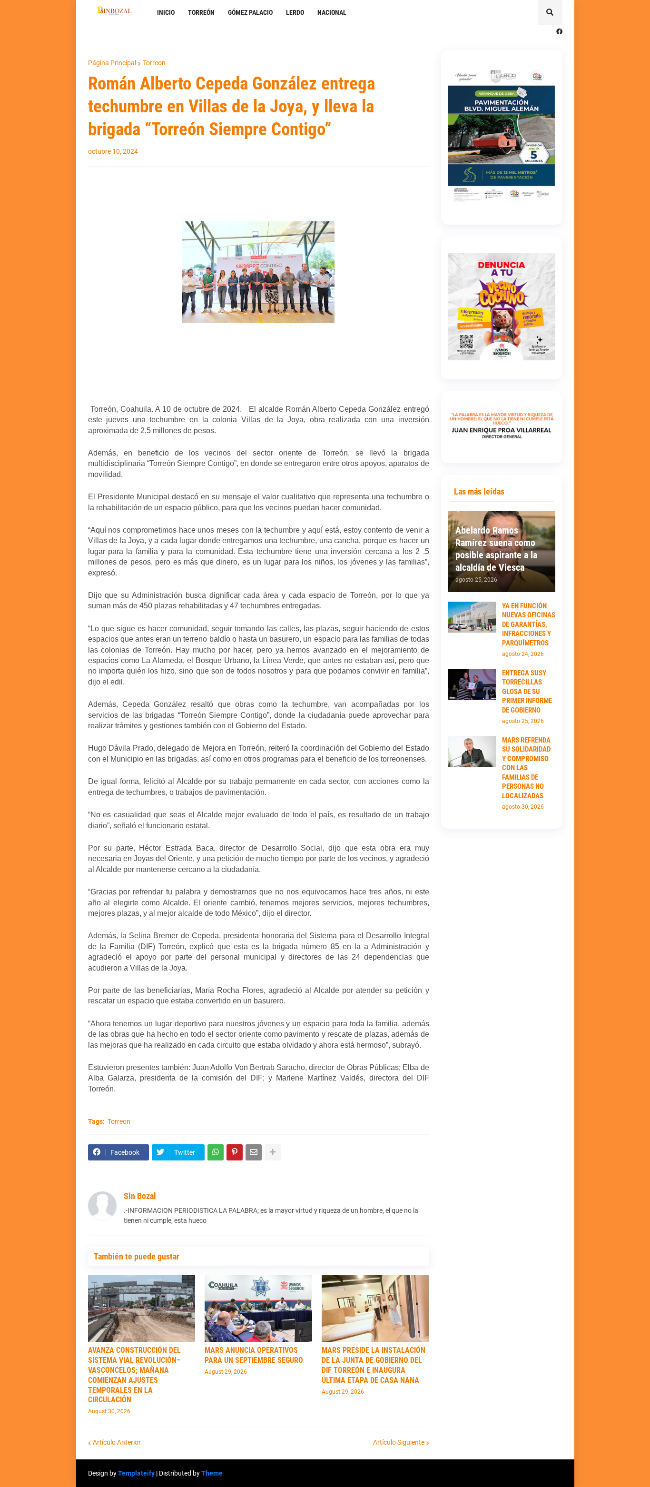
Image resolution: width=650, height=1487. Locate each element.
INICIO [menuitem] (166, 12)
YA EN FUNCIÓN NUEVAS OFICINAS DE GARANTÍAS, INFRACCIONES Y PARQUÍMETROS (528, 624)
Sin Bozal (140, 1196)
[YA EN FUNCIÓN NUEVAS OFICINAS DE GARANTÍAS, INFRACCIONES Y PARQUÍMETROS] (472, 617)
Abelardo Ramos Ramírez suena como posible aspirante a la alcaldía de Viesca (496, 549)
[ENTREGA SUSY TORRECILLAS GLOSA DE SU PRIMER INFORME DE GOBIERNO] (472, 684)
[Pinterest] (235, 1152)
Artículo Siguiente (398, 1442)
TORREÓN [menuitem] (201, 12)
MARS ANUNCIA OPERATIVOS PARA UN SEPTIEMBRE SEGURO (254, 1355)
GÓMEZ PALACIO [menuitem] (250, 12)
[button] (550, 12)
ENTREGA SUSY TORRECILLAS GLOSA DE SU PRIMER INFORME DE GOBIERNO (527, 691)
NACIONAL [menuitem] (331, 12)
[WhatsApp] (215, 1152)
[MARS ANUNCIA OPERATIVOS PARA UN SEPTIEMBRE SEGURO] (258, 1308)
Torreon (154, 62)
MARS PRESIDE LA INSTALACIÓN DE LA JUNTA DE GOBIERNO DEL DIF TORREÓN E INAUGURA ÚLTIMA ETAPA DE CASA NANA (373, 1365)
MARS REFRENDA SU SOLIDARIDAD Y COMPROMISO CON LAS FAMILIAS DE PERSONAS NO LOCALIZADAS (526, 768)
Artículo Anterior (117, 1442)
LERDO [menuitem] (295, 12)
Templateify (136, 1473)
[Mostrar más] (273, 1152)
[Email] (254, 1152)
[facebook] (559, 32)
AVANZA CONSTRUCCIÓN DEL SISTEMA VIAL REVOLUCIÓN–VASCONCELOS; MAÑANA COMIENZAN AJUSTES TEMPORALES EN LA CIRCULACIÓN (134, 1375)
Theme (212, 1473)
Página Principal (112, 62)
